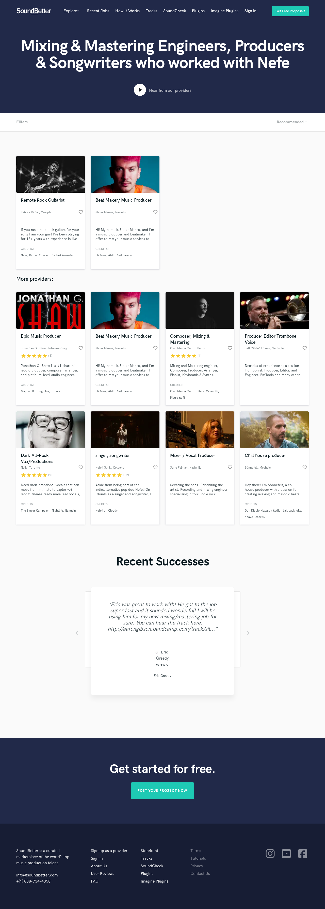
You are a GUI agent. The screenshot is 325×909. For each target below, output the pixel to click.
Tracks (151, 11)
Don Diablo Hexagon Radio (263, 511)
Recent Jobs (98, 11)
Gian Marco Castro (183, 391)
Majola (25, 391)
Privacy (196, 866)
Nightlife (57, 511)
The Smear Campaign (35, 511)
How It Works (127, 11)
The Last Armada (61, 255)
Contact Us (200, 873)
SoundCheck (174, 11)
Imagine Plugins (224, 11)
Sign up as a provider (109, 850)
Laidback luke (292, 511)
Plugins (198, 11)
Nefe (24, 255)
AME (111, 255)
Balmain (70, 511)
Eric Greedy (162, 676)
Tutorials (198, 858)
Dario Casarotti (208, 391)
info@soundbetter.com (37, 875)
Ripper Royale (38, 255)
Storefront (149, 850)
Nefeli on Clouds (106, 511)
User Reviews (102, 873)
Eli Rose (100, 255)
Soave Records (255, 517)
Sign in (250, 11)
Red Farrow (124, 255)
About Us (99, 866)
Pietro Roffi (177, 398)
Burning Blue (40, 391)
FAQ (95, 881)
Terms (195, 850)
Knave (56, 391)
